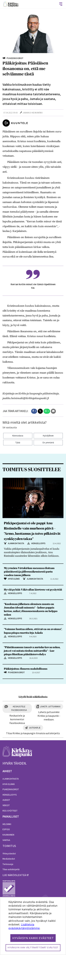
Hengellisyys (10, 794)
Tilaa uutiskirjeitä (11, 869)
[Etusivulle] (11, 4)
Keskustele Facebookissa (19, 708)
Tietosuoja (8, 864)
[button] (34, 411)
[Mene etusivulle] (17, 753)
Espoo (6, 829)
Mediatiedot (9, 858)
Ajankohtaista (11, 778)
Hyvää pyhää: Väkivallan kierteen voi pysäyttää (33, 589)
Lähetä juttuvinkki (50, 706)
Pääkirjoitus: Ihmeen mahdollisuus (25, 668)
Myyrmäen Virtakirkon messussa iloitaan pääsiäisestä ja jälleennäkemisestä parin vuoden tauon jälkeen (29, 572)
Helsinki (7, 824)
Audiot (6, 799)
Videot (6, 805)
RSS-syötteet (10, 810)
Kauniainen (8, 834)
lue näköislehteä (14, 875)
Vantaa (6, 840)
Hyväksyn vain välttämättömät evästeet (33, 947)
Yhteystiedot (9, 853)
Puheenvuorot (11, 789)
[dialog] (33, 926)
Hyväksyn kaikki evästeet (33, 938)
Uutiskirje (34, 727)
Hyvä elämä (9, 784)
